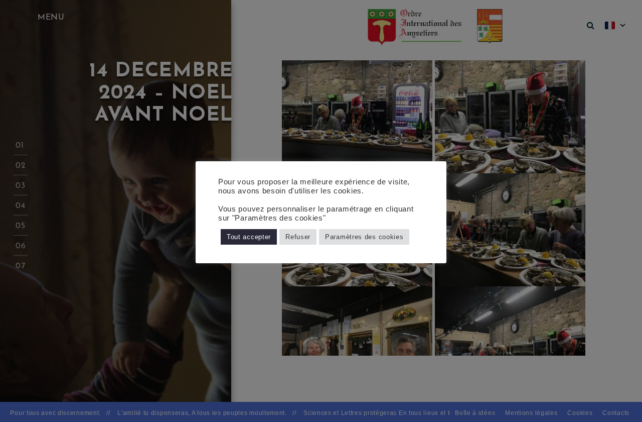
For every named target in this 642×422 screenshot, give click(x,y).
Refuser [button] (297, 237)
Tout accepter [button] (249, 237)
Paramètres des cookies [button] (364, 237)
